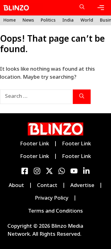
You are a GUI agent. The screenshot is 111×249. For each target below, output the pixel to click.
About (16, 185)
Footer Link (34, 144)
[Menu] (101, 8)
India (68, 20)
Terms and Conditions (55, 211)
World (86, 20)
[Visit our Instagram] (37, 171)
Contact (47, 185)
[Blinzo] (23, 7)
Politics (48, 20)
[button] (82, 7)
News (28, 20)
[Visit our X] (49, 171)
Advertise (82, 185)
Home (9, 20)
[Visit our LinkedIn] (62, 171)
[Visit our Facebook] (25, 171)
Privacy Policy (51, 198)
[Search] (82, 96)
